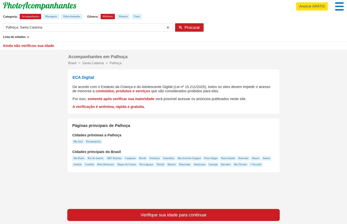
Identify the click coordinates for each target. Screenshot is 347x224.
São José (78, 141)
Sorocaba (243, 158)
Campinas (130, 158)
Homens (123, 16)
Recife (142, 158)
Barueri (172, 164)
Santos (266, 158)
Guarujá (213, 164)
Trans (137, 16)
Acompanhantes (30, 16)
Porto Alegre (211, 158)
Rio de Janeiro (95, 158)
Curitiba (89, 164)
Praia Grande (228, 158)
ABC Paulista (114, 158)
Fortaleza (155, 158)
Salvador (226, 164)
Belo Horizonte (105, 164)
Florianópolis (93, 141)
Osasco (255, 158)
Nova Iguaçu (146, 164)
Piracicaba (184, 164)
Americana (199, 164)
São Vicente (240, 164)
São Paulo (78, 158)
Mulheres (108, 16)
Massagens (51, 16)
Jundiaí (77, 164)
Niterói (160, 164)
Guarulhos (168, 158)
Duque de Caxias (126, 164)
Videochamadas (71, 16)
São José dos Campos (189, 158)
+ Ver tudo (255, 164)
